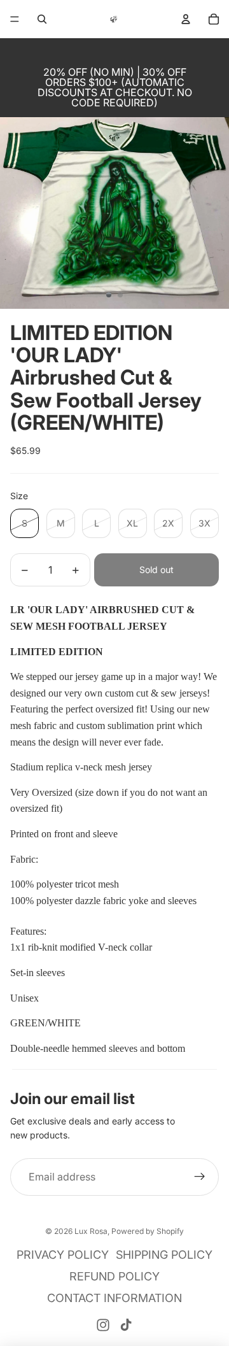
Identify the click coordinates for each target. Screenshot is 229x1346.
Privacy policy (63, 1254)
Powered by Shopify (147, 1231)
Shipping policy (164, 1254)
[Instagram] (103, 1325)
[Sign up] (199, 1177)
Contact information (114, 1298)
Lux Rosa (91, 1231)
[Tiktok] (126, 1325)
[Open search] (42, 19)
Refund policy (114, 1276)
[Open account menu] (186, 19)
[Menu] (14, 19)
